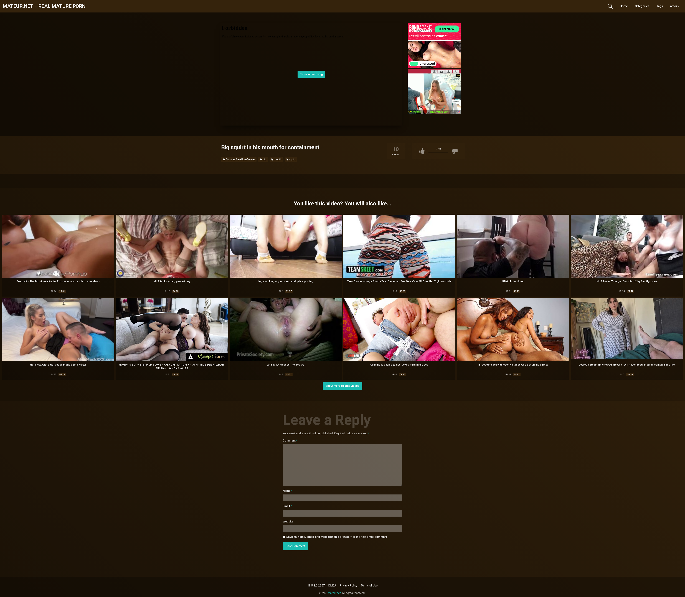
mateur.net (334, 593)
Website (288, 521)
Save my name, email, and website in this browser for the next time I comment (336, 537)
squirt (292, 159)
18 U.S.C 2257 (316, 585)
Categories (642, 6)
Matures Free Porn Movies (240, 159)
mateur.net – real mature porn (44, 6)
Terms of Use (369, 585)
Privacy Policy (348, 585)
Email (287, 506)
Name (287, 491)
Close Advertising (311, 74)
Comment (290, 440)
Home (624, 6)
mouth (277, 159)
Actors (674, 6)
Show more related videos (342, 385)
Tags (659, 6)
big (264, 159)
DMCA (332, 585)
